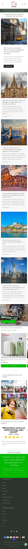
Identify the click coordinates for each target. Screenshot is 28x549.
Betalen (4, 488)
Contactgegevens (13, 546)
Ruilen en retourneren (7, 544)
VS (3, 523)
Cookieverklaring (6, 503)
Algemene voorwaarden (8, 497)
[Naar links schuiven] (11, 370)
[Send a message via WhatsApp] (25, 544)
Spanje (4, 511)
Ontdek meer (9, 66)
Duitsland (5, 520)
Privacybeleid (23, 542)
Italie (4, 517)
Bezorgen (5, 485)
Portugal (4, 514)
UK (3, 526)
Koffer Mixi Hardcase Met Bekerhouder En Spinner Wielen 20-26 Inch (13, 360)
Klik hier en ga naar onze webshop (9, 330)
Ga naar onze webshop (8, 321)
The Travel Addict (9, 542)
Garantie (4, 494)
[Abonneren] (23, 474)
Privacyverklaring (6, 500)
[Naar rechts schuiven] (16, 370)
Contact (4, 482)
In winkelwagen (13, 365)
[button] (2, 4)
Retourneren (5, 491)
